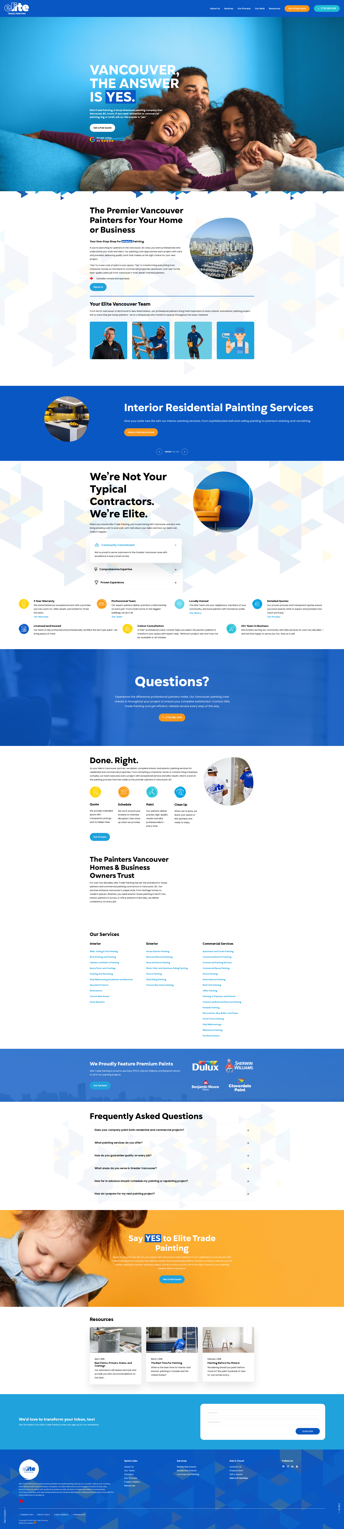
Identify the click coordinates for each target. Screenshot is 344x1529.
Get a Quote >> (4, 1515)
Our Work (260, 8)
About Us (215, 8)
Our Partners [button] (100, 1085)
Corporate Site (79, 1515)
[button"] (283, 1466)
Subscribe (307, 1431)
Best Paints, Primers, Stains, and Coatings (113, 1364)
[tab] (136, 545)
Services (228, 8)
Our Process (244, 8)
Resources (274, 8)
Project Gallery (132, 1481)
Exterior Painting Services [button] (35, 432)
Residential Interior (187, 1466)
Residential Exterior (187, 1470)
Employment (236, 1470)
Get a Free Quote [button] (102, 127)
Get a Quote (236, 1474)
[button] (108, 340)
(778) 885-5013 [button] (173, 717)
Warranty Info (27, 1515)
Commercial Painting (188, 1474)
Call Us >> (339, 1508)
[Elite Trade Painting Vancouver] (16, 8)
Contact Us (235, 1466)
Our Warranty (41, 616)
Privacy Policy (43, 1515)
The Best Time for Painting (166, 1363)
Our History (195, 613)
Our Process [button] (99, 836)
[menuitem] (216, 8)
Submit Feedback (61, 1515)
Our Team (117, 616)
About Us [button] (98, 287)
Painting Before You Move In (223, 1363)
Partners (128, 1474)
